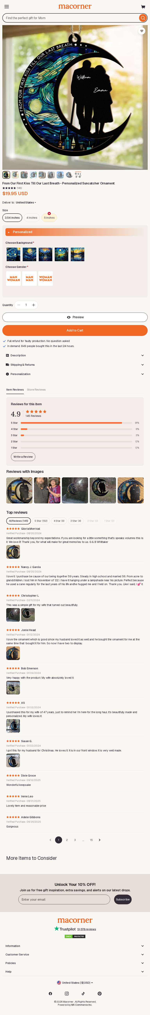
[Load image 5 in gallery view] (42, 174)
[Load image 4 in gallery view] (33, 174)
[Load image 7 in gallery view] (60, 174)
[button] (75, 243)
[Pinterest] (99, 993)
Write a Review (23, 456)
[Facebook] (50, 993)
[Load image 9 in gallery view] (78, 174)
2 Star (92, 520)
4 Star (59, 520)
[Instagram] (66, 993)
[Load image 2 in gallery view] (15, 174)
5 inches (49, 217)
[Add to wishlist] (141, 30)
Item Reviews (15, 389)
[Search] (143, 18)
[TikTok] (83, 993)
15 (91, 840)
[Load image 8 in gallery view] (69, 174)
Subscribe (123, 899)
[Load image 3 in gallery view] (24, 174)
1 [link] (58, 840)
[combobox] (75, 18)
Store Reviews (36, 389)
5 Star (41, 520)
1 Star (109, 520)
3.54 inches (12, 217)
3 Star (76, 520)
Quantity (7, 305)
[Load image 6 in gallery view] (51, 174)
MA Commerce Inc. (81, 1004)
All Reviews (18, 520)
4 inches (31, 217)
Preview (78, 317)
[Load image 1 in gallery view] (6, 174)
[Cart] (143, 6)
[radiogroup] (75, 254)
